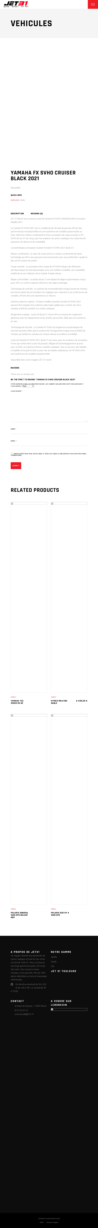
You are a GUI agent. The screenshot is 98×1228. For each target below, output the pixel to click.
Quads (54, 961)
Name (13, 429)
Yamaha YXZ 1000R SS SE (17, 702)
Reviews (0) (37, 213)
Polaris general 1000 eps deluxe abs (19, 915)
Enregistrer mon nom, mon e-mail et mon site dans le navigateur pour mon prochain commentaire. (48, 454)
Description (17, 213)
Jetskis (54, 957)
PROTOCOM (56, 1218)
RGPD (42, 1222)
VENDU (22, 200)
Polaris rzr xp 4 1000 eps (60, 913)
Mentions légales (52, 1222)
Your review (16, 391)
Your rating (16, 386)
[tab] (20, 213)
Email (13, 441)
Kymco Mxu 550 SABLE (59, 702)
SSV (52, 966)
